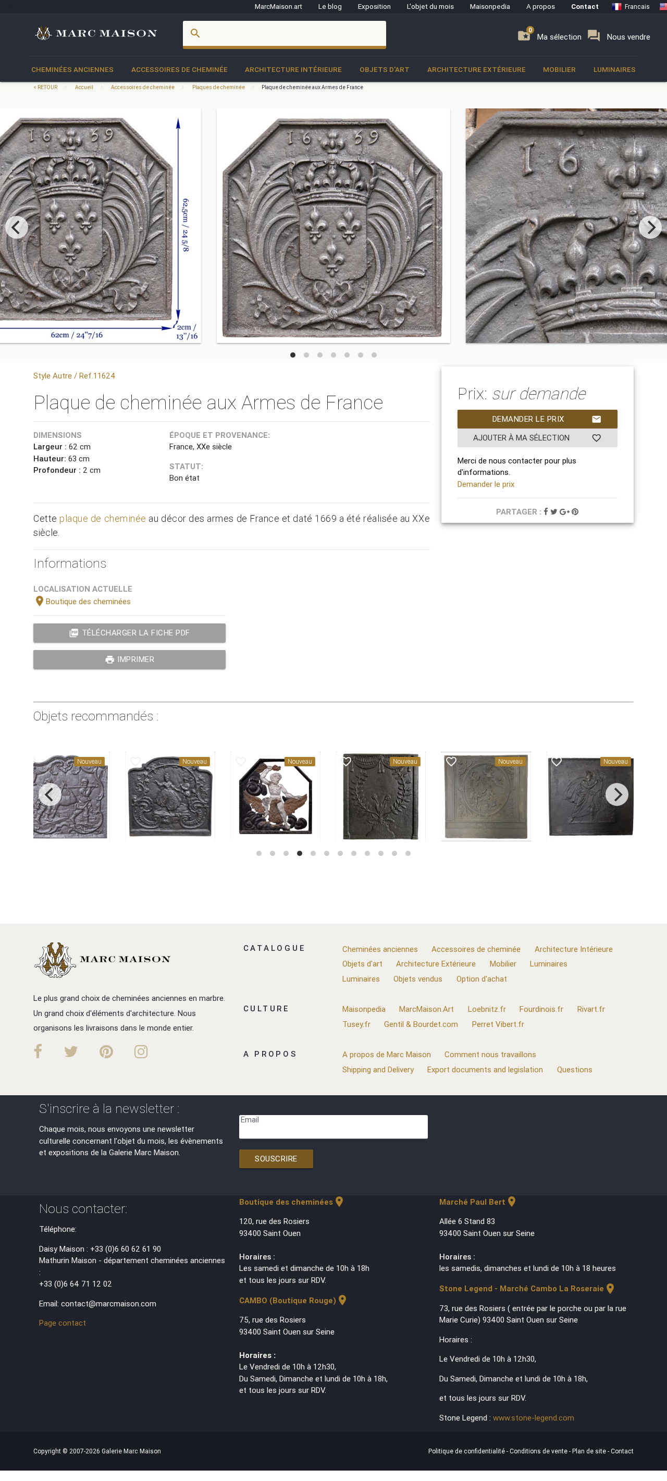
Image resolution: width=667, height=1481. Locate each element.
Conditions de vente (539, 1451)
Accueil (84, 87)
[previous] (16, 227)
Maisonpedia (490, 6)
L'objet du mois (430, 6)
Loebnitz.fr (487, 1009)
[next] (650, 227)
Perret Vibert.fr (498, 1024)
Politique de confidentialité (467, 1451)
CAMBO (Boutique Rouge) (294, 1300)
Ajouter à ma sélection (537, 438)
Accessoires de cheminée (179, 69)
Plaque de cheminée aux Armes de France (312, 87)
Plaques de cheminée (218, 87)
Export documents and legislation (485, 1069)
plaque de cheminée (102, 518)
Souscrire (276, 1159)
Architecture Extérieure (476, 69)
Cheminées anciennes (72, 69)
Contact (585, 6)
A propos (540, 6)
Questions (574, 1069)
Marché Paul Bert (478, 1202)
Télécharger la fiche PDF (129, 633)
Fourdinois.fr (541, 1009)
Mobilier (559, 69)
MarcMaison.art (278, 6)
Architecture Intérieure (293, 69)
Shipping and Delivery (378, 1069)
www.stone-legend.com (533, 1418)
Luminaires (615, 69)
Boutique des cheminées (82, 601)
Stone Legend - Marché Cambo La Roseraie (527, 1288)
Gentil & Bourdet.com (421, 1024)
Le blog (330, 6)
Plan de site (590, 1451)
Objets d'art (385, 69)
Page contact (62, 1323)
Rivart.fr (591, 1009)
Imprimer (130, 659)
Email (250, 1119)
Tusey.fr (356, 1024)
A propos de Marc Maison (386, 1054)
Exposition (374, 6)
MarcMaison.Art (426, 1009)
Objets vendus (417, 979)
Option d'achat (481, 979)
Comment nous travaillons (490, 1054)
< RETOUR (45, 87)
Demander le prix (547, 419)
